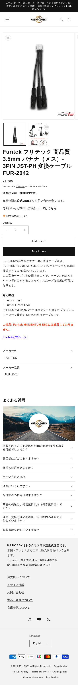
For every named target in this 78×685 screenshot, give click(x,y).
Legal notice (52, 677)
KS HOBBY (24, 666)
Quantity (7, 222)
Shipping (20, 186)
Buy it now (39, 251)
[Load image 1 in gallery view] (15, 134)
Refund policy (60, 666)
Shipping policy (59, 672)
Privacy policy (21, 672)
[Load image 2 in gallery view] (39, 134)
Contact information (33, 677)
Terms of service (40, 672)
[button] (7, 19)
